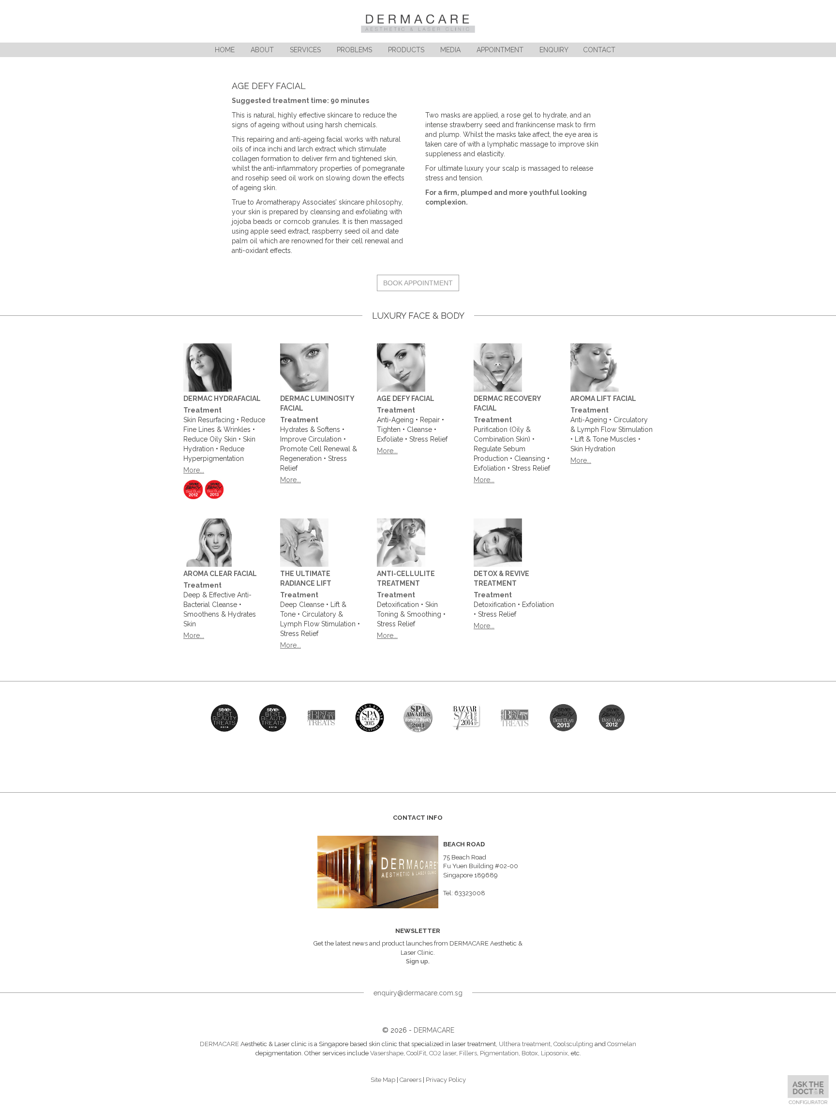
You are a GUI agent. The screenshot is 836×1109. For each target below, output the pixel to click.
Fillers (468, 1053)
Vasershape (386, 1053)
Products (406, 50)
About (262, 50)
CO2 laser (442, 1053)
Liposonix (554, 1053)
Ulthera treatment (525, 1044)
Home (225, 50)
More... (193, 470)
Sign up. (418, 961)
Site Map (383, 1079)
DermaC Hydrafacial (222, 398)
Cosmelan (621, 1044)
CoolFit (416, 1053)
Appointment (500, 50)
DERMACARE (434, 1030)
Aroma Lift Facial (603, 398)
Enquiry (553, 50)
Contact (599, 50)
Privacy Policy (446, 1079)
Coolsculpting (573, 1044)
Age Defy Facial (405, 398)
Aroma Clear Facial (220, 573)
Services (305, 50)
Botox (530, 1053)
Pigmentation (499, 1053)
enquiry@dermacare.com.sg (418, 993)
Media (450, 50)
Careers (410, 1079)
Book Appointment (418, 283)
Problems (354, 50)
